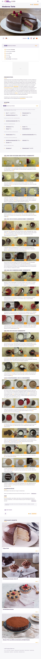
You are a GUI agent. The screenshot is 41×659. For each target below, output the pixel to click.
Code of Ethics (16, 651)
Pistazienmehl (25, 113)
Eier (7, 113)
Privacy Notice (21, 650)
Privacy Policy (27, 650)
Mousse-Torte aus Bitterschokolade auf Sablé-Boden (16, 639)
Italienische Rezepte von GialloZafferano (9, 1)
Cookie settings (6, 651)
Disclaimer (11, 651)
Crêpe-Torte (6, 548)
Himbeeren (8, 126)
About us (12, 650)
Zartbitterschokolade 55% (28, 134)
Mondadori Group (22, 651)
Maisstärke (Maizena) (10, 115)
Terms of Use (17, 650)
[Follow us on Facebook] (28, 38)
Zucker (23, 115)
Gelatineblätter (25, 128)
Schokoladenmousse (8, 87)
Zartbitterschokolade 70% (11, 120)
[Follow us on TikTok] (34, 38)
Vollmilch (24, 140)
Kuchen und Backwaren (6, 4)
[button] (33, 493)
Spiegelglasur (22, 98)
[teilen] (3, 38)
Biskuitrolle (16, 86)
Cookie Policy (32, 650)
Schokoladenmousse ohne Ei (10, 578)
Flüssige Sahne (9, 134)
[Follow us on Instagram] (31, 38)
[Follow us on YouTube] (37, 38)
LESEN (36, 581)
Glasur (16, 93)
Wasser (7, 128)
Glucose (7, 142)
